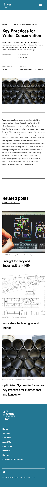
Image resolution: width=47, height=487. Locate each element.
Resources (7, 446)
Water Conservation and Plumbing (26, 24)
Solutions (6, 437)
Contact (5, 455)
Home (5, 428)
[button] (41, 3)
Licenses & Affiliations (12, 459)
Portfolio (6, 450)
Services (6, 433)
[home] (6, 5)
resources (6, 24)
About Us (6, 442)
